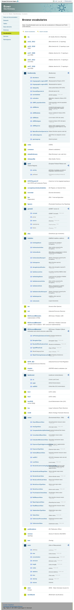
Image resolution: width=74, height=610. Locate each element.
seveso (30, 534)
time (34, 575)
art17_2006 (31, 53)
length (34, 564)
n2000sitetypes (37, 121)
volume (35, 582)
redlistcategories (37, 135)
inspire (30, 368)
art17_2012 (31, 60)
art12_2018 (31, 46)
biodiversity (32, 73)
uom (29, 545)
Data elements (7, 27)
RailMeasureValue (38, 497)
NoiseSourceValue (38, 489)
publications (32, 529)
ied (29, 311)
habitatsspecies (37, 296)
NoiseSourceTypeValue (39, 484)
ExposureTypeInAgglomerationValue (40, 444)
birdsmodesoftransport (39, 258)
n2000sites (35, 117)
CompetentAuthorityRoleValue (40, 430)
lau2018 (30, 401)
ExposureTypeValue (38, 449)
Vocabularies (7, 33)
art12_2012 (31, 41)
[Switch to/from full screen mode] (62, 1)
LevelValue (36, 462)
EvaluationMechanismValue (40, 439)
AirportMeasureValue (38, 422)
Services (5, 36)
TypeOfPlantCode (37, 347)
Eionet (10, 13)
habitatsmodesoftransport (40, 291)
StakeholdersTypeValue (39, 510)
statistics (35, 571)
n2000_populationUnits (39, 102)
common (31, 149)
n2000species (36, 125)
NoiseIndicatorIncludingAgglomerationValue (40, 465)
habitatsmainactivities (39, 281)
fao (29, 197)
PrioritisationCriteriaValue (40, 492)
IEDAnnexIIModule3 (34, 322)
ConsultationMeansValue (39, 435)
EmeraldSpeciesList (38, 91)
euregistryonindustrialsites (37, 188)
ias (29, 306)
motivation (36, 98)
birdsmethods (36, 252)
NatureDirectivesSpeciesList (40, 131)
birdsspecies (36, 262)
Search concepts (43, 31)
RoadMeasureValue (38, 505)
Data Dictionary (17, 13)
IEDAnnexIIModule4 (34, 329)
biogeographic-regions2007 (40, 81)
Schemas (6, 30)
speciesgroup (36, 139)
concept (35, 213)
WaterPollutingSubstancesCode (40, 355)
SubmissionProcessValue (40, 518)
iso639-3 (35, 457)
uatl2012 (35, 386)
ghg (29, 233)
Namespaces (7, 39)
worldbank (31, 594)
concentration (36, 557)
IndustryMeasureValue (39, 452)
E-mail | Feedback (8, 604)
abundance (36, 77)
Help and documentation (10, 17)
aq (28, 37)
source (34, 220)
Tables (5, 23)
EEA (11, 1)
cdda (29, 144)
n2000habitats (36, 113)
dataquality (36, 87)
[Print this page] (59, 1)
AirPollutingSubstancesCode (40, 335)
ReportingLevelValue (38, 502)
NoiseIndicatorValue (38, 476)
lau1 (29, 392)
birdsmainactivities (38, 247)
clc (33, 379)
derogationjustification (39, 267)
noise (29, 417)
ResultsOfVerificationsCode (40, 344)
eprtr (29, 163)
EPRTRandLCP (33, 181)
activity (35, 170)
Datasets (5, 20)
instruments (36, 301)
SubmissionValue (37, 523)
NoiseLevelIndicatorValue (40, 479)
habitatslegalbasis (38, 276)
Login (56, 1)
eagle (34, 383)
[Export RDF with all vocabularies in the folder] (68, 73)
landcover (31, 375)
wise (29, 588)
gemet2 (30, 209)
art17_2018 (31, 66)
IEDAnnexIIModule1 (34, 316)
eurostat (30, 192)
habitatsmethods (37, 286)
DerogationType (37, 340)
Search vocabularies (30, 31)
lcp (29, 408)
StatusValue (36, 515)
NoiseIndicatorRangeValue (40, 471)
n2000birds (36, 107)
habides (30, 238)
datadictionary (32, 154)
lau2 (29, 396)
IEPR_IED (31, 362)
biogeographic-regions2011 (40, 84)
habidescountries (37, 272)
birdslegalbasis (37, 242)
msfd (29, 413)
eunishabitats (36, 94)
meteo (34, 568)
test (29, 540)
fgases (30, 204)
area (34, 553)
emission (35, 560)
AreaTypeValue (37, 426)
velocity (35, 579)
